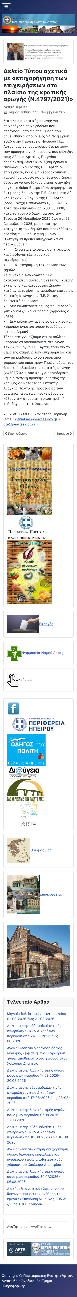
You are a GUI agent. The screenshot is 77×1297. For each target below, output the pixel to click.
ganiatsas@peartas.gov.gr (36, 419)
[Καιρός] (38, 1248)
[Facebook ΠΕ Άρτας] (13, 708)
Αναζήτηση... (17, 1226)
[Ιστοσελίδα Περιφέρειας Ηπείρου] (38, 724)
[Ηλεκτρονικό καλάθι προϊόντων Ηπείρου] (26, 527)
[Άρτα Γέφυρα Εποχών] (29, 813)
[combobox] (48, 1226)
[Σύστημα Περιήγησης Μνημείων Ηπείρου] (25, 789)
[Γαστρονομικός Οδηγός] (29, 481)
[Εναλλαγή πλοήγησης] (6, 6)
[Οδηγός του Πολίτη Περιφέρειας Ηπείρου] (26, 749)
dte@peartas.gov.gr (19, 424)
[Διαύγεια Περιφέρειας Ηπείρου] (24, 772)
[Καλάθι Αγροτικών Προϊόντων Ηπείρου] (29, 571)
